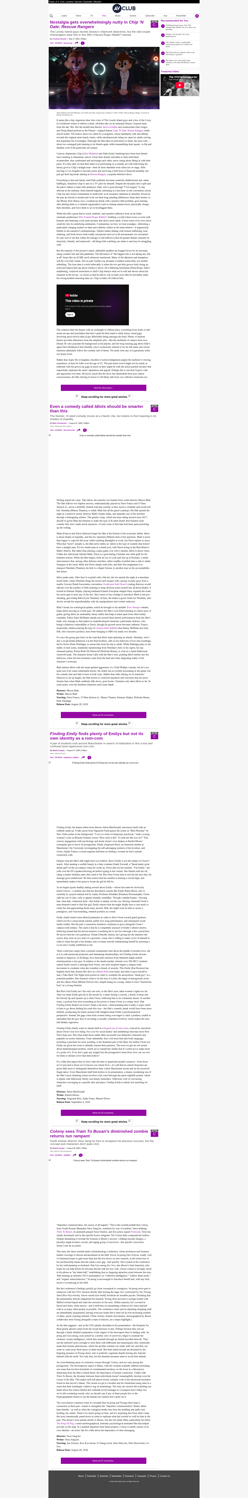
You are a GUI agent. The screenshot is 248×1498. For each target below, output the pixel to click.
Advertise (104, 1475)
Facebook (129, 1475)
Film (104, 16)
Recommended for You (174, 20)
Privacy (152, 1475)
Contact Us (165, 1475)
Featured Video (170, 71)
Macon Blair (69, 430)
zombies (67, 1155)
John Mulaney (90, 153)
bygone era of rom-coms (116, 1028)
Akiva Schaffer (110, 127)
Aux (165, 16)
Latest (64, 16)
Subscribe (150, 16)
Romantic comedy (71, 757)
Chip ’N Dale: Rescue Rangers (128, 130)
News (78, 16)
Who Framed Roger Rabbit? (93, 217)
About (81, 1475)
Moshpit (97, 1)
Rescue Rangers (98, 174)
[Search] (50, 16)
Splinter (78, 1)
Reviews (58, 43)
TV (91, 16)
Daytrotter (87, 1)
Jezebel (69, 1)
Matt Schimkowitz (60, 423)
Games (133, 16)
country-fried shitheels (107, 628)
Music (118, 16)
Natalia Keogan (59, 750)
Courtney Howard (59, 39)
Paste (51, 1)
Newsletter (181, 16)
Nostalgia (68, 43)
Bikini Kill (102, 971)
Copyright (141, 1475)
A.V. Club (60, 1)
